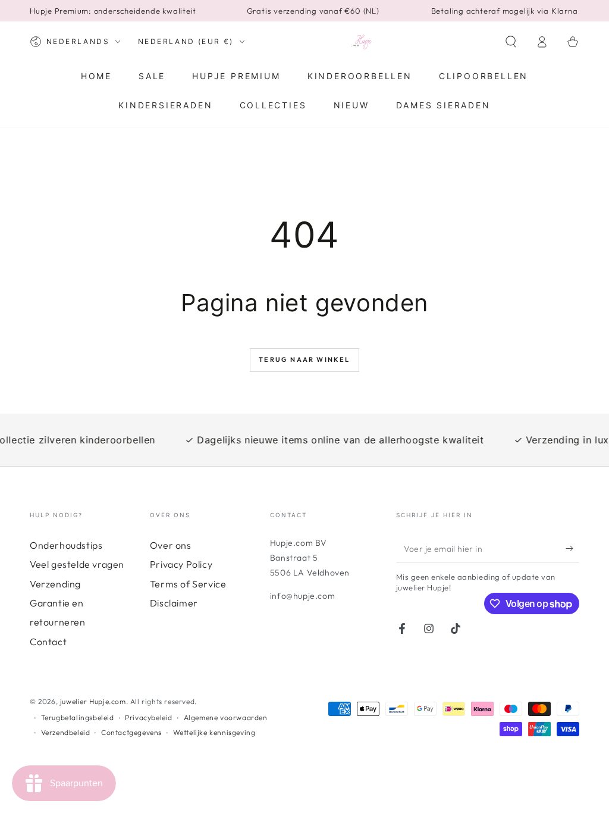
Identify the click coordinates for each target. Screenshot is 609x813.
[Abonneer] (572, 549)
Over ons (171, 545)
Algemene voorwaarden (226, 717)
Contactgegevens (131, 732)
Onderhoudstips (66, 545)
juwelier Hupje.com (93, 701)
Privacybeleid (148, 717)
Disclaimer (174, 603)
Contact (48, 642)
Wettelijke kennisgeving (214, 732)
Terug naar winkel (304, 359)
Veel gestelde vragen (77, 564)
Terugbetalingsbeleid (77, 717)
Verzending (55, 584)
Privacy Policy (181, 564)
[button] (510, 42)
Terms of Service (188, 584)
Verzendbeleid (65, 732)
